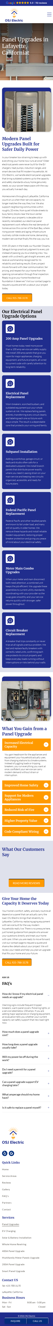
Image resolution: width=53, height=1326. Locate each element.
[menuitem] (26, 1169)
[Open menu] (49, 14)
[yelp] (4, 1154)
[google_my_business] (11, 1154)
